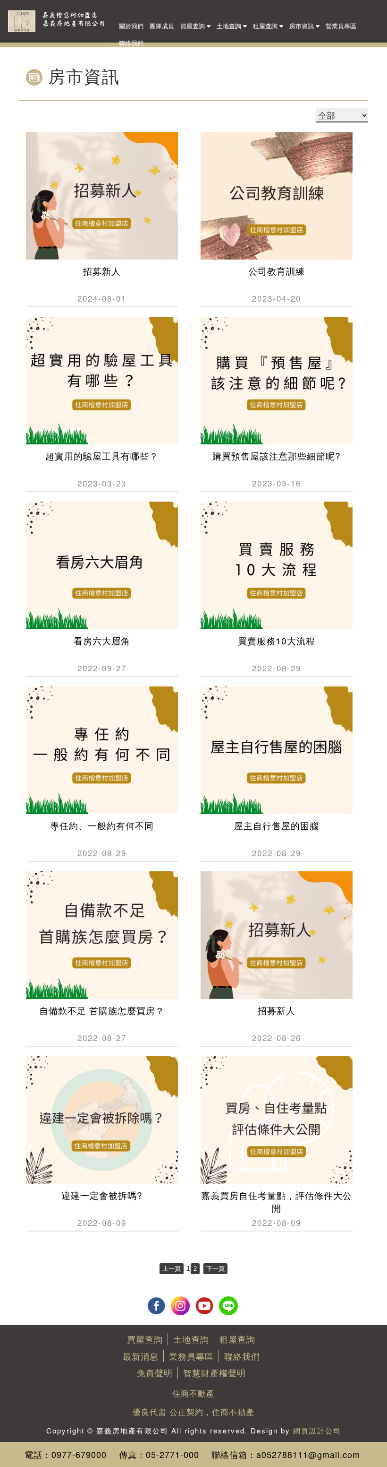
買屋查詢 (193, 25)
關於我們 (131, 25)
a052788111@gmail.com (308, 1454)
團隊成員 (162, 25)
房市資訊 (302, 25)
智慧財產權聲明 (214, 1372)
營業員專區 (341, 25)
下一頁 (215, 1268)
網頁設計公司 (317, 1430)
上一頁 (171, 1268)
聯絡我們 (131, 42)
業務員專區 (191, 1356)
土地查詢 (230, 25)
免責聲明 (155, 1372)
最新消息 (141, 1356)
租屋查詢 (266, 25)
